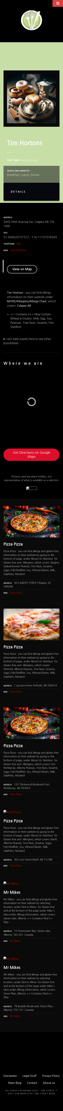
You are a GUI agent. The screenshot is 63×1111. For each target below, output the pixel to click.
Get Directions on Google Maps (31, 454)
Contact (32, 1082)
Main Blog (14, 1082)
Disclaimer (10, 1075)
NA (19, 243)
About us (49, 1082)
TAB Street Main (44, 1094)
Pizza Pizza (16, 593)
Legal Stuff (30, 1075)
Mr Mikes (15, 941)
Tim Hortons (18, 250)
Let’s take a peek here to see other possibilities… (27, 341)
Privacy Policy (50, 1075)
